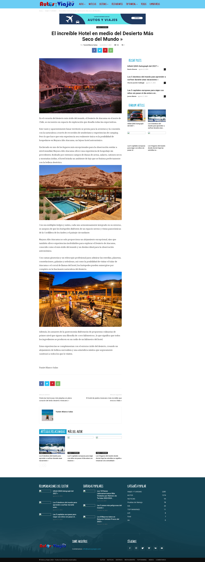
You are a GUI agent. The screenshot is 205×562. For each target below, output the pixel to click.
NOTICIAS (92, 4)
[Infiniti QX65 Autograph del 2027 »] (136, 115)
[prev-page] (40, 465)
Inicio (41, 11)
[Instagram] (136, 548)
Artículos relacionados (53, 431)
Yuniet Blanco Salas (90, 45)
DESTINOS (102, 4)
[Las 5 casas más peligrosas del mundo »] (89, 508)
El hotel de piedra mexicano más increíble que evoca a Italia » (104, 399)
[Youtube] (161, 548)
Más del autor (75, 431)
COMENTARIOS (155, 4)
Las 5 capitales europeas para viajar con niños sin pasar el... (136, 148)
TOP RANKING (131, 4)
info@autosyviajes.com (92, 549)
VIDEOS (143, 4)
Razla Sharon (132, 69)
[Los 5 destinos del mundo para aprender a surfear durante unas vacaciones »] (52, 445)
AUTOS (81, 4)
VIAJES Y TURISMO (51, 11)
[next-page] (44, 465)
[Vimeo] (149, 548)
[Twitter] (99, 50)
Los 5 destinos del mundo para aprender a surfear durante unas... (156, 126)
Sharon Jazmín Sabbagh (135, 83)
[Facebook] (94, 50)
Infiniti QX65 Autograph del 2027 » (142, 66)
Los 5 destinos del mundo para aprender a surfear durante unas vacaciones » (50, 458)
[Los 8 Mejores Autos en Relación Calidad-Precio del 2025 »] (89, 520)
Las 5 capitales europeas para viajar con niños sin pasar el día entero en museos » (80, 458)
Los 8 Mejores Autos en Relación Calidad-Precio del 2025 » (108, 519)
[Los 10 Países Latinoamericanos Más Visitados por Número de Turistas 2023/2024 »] (89, 494)
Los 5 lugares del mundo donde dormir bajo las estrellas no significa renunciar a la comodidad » (108, 458)
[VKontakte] (155, 548)
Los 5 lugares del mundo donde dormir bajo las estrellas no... (156, 148)
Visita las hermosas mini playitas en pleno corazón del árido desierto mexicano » (55, 399)
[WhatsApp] (110, 50)
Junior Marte (131, 96)
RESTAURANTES (117, 4)
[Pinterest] (105, 50)
